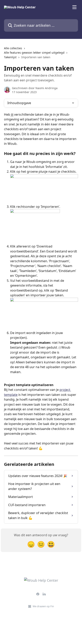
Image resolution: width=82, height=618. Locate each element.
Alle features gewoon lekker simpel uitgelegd (34, 52)
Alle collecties (13, 48)
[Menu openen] (74, 7)
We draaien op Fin (43, 606)
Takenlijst (10, 57)
